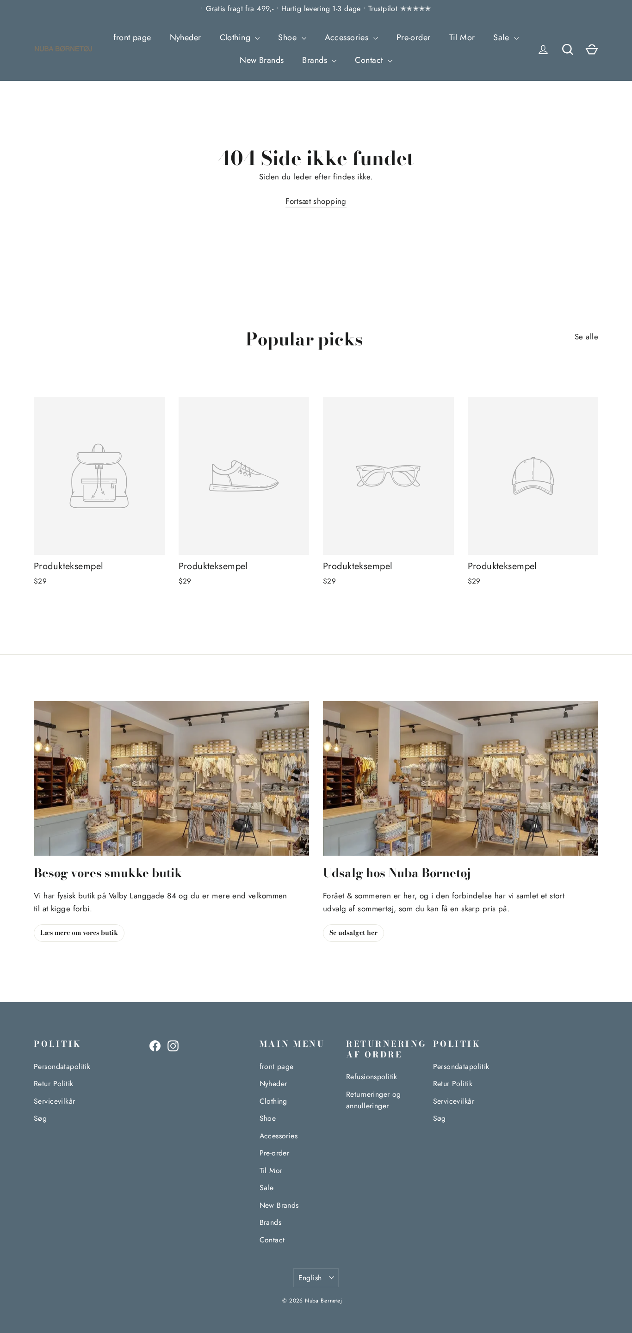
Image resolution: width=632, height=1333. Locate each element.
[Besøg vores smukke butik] (171, 778)
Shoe (288, 37)
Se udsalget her (353, 933)
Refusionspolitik (371, 1076)
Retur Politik (54, 1083)
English (310, 1277)
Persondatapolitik (62, 1066)
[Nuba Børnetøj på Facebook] (155, 1045)
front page (132, 37)
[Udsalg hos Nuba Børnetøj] (460, 778)
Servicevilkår (54, 1101)
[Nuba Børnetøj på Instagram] (173, 1045)
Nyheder (185, 37)
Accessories (348, 37)
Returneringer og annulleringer (373, 1100)
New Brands (262, 60)
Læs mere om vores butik (79, 933)
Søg (40, 1118)
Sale (502, 37)
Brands (315, 60)
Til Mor (462, 37)
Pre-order (414, 37)
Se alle (586, 336)
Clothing (236, 37)
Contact (370, 60)
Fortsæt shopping (316, 201)
